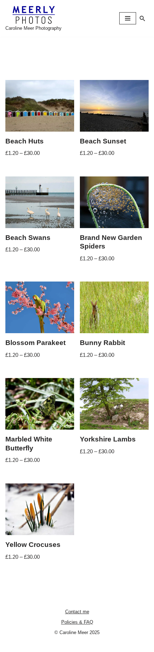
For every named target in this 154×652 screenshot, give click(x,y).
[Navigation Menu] (127, 18)
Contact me (77, 611)
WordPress (100, 645)
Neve (47, 645)
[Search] (142, 18)
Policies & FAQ (77, 622)
